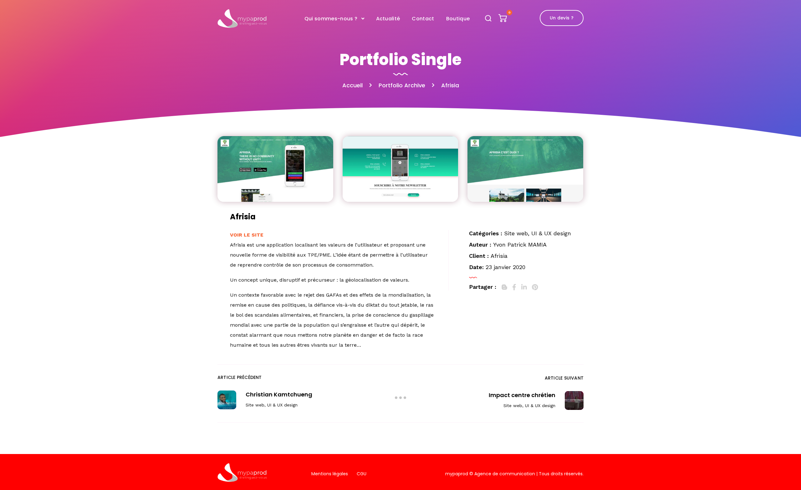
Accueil (352, 85)
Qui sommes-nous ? (330, 18)
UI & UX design (551, 233)
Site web (516, 233)
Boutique (458, 18)
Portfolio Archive (402, 85)
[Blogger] (504, 287)
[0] (503, 20)
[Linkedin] (524, 287)
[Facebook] (514, 287)
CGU (361, 474)
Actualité (388, 18)
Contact (423, 18)
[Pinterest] (535, 287)
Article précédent (239, 377)
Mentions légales (329, 474)
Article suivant (564, 378)
